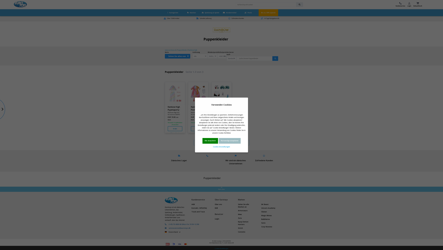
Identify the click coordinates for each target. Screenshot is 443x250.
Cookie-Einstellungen (221, 147)
